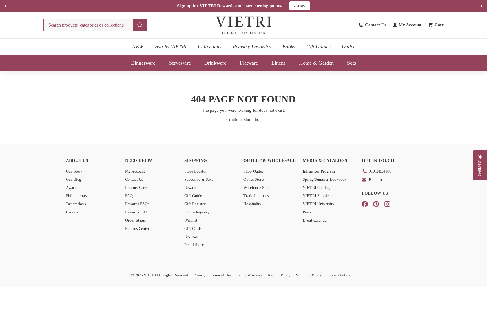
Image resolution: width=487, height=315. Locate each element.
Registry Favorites (252, 46)
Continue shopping (243, 119)
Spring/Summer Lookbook (324, 179)
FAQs (129, 196)
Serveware (180, 63)
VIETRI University (319, 204)
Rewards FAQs (137, 204)
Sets (351, 63)
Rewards (191, 188)
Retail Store (194, 245)
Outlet (348, 46)
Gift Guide (193, 196)
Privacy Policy (338, 275)
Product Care (136, 188)
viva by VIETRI (170, 46)
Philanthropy (76, 196)
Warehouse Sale (256, 188)
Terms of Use (221, 275)
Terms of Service (249, 275)
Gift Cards (193, 228)
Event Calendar (315, 220)
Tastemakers (76, 204)
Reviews (191, 237)
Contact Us (134, 179)
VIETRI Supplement (320, 196)
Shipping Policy (309, 275)
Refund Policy (279, 275)
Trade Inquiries (256, 196)
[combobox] (95, 25)
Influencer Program (319, 171)
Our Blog (73, 179)
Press (307, 212)
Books (288, 46)
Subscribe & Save (198, 179)
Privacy (199, 275)
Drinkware (215, 63)
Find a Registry (196, 212)
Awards (72, 188)
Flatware (249, 63)
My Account (135, 171)
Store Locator (195, 171)
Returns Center (137, 228)
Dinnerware (143, 63)
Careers (72, 212)
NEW (137, 46)
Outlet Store (254, 179)
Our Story (74, 171)
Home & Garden (316, 63)
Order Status (135, 220)
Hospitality (253, 204)
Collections (210, 46)
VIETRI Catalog (316, 188)
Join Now (299, 5)
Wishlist (190, 220)
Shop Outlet (253, 171)
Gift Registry (195, 204)
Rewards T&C (137, 212)
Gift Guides (318, 46)
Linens (278, 63)
